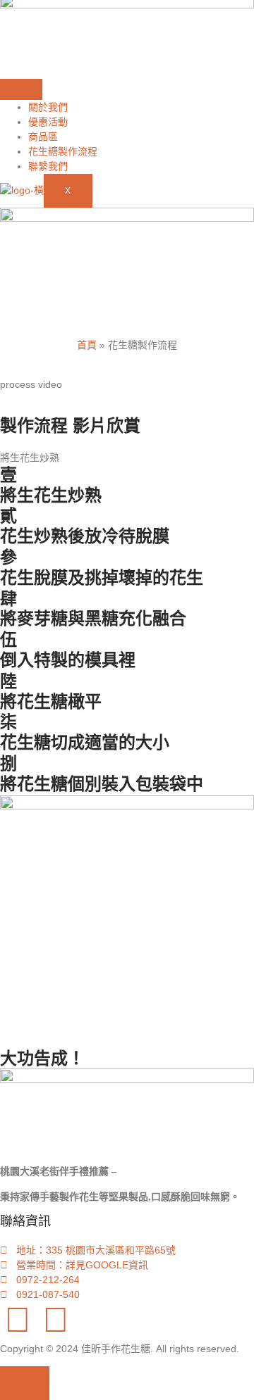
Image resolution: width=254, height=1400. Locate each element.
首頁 (87, 345)
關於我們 (48, 107)
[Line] (55, 1319)
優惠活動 (48, 121)
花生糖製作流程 (62, 151)
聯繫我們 (48, 166)
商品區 (43, 136)
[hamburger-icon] (21, 89)
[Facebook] (17, 1319)
